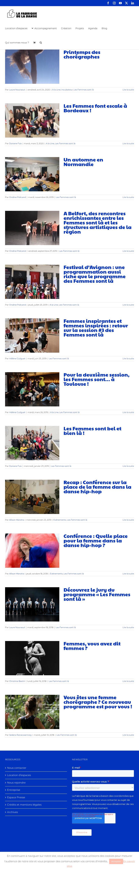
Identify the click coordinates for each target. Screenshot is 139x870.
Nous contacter (16, 767)
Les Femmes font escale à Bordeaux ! (95, 108)
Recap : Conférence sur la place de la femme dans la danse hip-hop (97, 487)
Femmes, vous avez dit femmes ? (92, 645)
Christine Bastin (17, 681)
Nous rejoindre (16, 782)
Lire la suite (128, 89)
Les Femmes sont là (84, 89)
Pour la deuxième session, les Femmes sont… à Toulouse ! (97, 379)
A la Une (56, 89)
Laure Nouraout (17, 89)
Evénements (59, 520)
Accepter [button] (116, 861)
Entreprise (13, 789)
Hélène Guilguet (17, 358)
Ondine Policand (17, 197)
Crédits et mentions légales (24, 804)
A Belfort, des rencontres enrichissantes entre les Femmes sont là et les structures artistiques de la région (98, 222)
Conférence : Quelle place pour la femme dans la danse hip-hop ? (96, 540)
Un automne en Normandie (83, 161)
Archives (12, 812)
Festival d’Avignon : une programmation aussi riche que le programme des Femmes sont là (95, 273)
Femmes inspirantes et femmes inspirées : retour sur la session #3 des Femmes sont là (96, 327)
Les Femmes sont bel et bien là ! (92, 430)
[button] (41, 42)
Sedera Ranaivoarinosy (20, 735)
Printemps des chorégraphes (82, 54)
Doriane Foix (15, 143)
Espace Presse (16, 797)
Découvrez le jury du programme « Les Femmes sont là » (97, 594)
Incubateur (67, 89)
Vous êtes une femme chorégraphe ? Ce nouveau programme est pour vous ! (98, 702)
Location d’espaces (19, 775)
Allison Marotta (16, 520)
